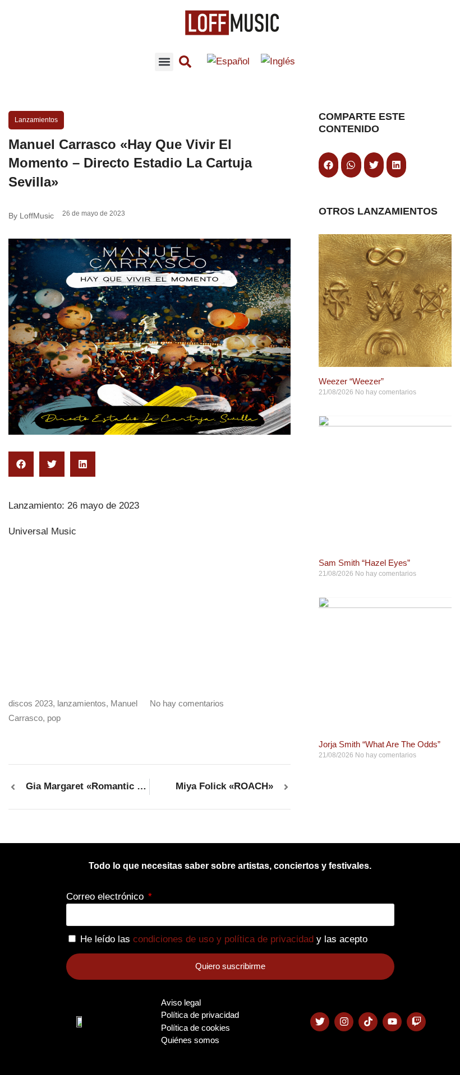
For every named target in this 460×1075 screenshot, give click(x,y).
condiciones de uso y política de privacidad (223, 939)
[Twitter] (319, 1021)
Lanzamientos (36, 120)
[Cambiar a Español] (228, 61)
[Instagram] (343, 1021)
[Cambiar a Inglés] (278, 61)
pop (54, 718)
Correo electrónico (106, 896)
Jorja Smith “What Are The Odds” (379, 744)
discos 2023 (30, 703)
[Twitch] (416, 1021)
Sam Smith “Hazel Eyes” (364, 562)
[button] (164, 62)
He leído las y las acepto (223, 939)
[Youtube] (392, 1021)
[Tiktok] (368, 1021)
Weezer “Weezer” (351, 381)
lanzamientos (81, 703)
